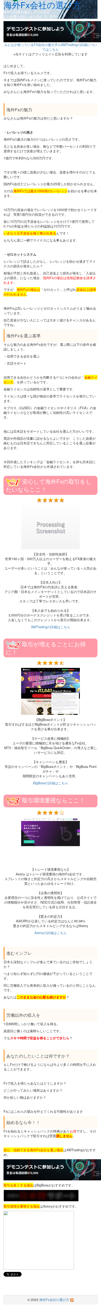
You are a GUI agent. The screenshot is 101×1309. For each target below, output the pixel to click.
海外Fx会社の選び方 (54, 1299)
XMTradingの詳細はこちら (50, 626)
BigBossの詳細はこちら (50, 783)
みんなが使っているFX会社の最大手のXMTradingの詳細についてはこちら (50, 47)
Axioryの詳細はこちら (51, 932)
